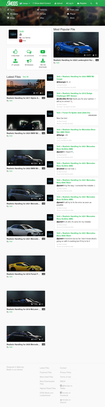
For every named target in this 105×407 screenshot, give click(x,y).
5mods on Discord (65, 401)
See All (25, 76)
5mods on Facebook (65, 394)
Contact (63, 368)
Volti (21, 31)
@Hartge (60, 135)
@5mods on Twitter (66, 387)
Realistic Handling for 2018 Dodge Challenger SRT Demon (74, 94)
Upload (59, 3)
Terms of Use (65, 376)
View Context (63, 85)
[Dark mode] (91, 3)
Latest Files (44, 368)
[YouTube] (20, 34)
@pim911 (61, 152)
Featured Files (46, 372)
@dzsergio (61, 82)
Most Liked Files (46, 376)
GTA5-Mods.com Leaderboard (46, 394)
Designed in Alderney (15, 367)
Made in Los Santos (15, 369)
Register (83, 3)
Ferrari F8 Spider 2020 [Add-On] (76, 112)
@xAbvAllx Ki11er (64, 98)
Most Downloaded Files (47, 382)
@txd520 (60, 168)
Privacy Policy (65, 372)
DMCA (62, 381)
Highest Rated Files (48, 388)
